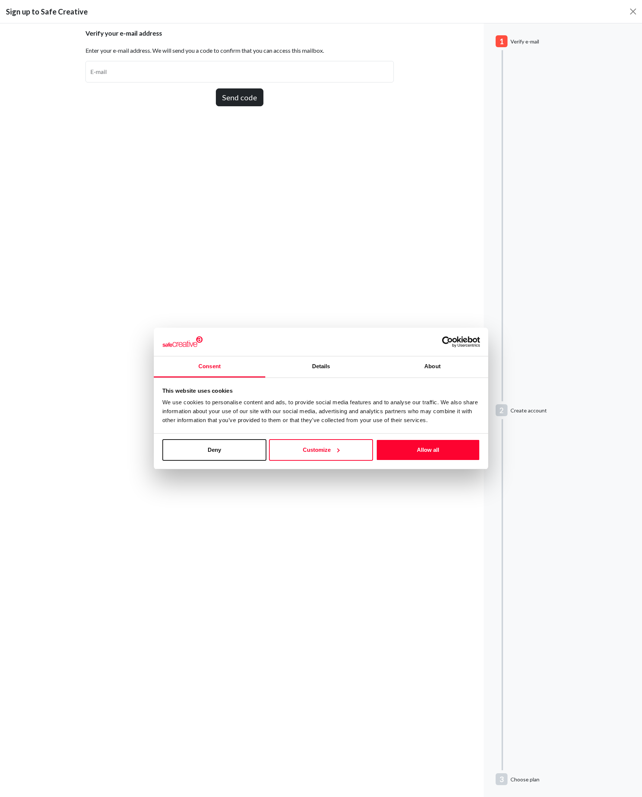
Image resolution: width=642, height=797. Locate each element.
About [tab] (432, 366)
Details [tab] (321, 366)
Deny (214, 450)
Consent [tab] (209, 366)
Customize (317, 450)
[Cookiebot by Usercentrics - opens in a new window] (447, 341)
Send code (239, 97)
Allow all (428, 450)
